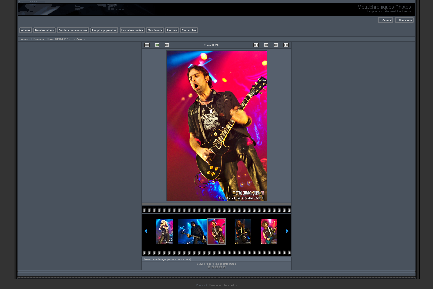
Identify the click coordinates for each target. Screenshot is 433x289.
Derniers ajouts (44, 30)
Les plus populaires (104, 30)
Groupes (38, 39)
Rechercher (189, 30)
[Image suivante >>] (276, 45)
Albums (25, 30)
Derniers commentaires (73, 30)
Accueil (387, 20)
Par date (172, 30)
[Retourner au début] (256, 45)
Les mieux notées (132, 30)
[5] (224, 267)
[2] (213, 267)
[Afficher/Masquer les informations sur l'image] (157, 45)
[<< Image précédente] (266, 45)
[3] (217, 267)
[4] (220, 267)
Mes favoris (155, 30)
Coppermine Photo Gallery (223, 285)
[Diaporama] (167, 45)
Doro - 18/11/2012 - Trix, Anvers (66, 39)
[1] (209, 267)
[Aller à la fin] (286, 45)
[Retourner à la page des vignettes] (147, 45)
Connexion (405, 20)
